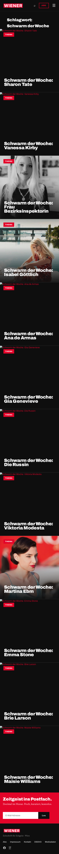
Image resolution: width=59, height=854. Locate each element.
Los (44, 815)
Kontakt (27, 842)
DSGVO (38, 842)
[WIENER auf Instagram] (9, 847)
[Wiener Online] (13, 5)
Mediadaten (50, 842)
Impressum (15, 842)
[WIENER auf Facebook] (4, 847)
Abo (5, 842)
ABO (44, 5)
